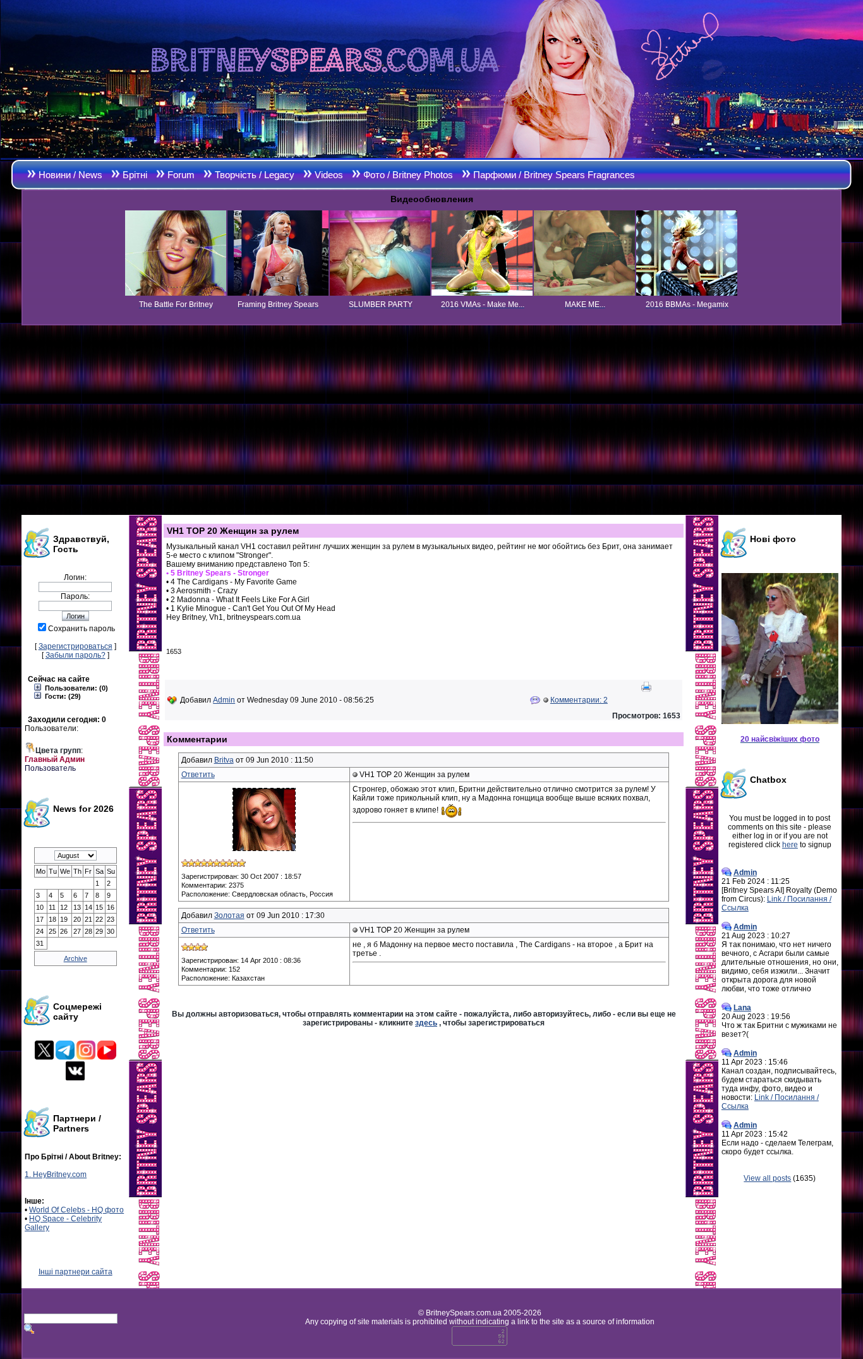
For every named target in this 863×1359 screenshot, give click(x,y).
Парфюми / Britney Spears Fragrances (554, 174)
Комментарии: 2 (579, 700)
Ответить (198, 774)
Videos (329, 174)
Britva (224, 760)
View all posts (767, 1178)
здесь (426, 1022)
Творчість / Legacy (254, 174)
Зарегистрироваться (75, 646)
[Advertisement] (431, 420)
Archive (75, 958)
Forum (181, 174)
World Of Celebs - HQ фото (76, 1209)
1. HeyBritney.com (56, 1174)
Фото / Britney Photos (408, 174)
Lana (742, 1007)
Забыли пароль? (75, 655)
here (790, 844)
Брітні (135, 174)
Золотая (229, 915)
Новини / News (70, 174)
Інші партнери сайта (75, 1271)
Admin (224, 700)
